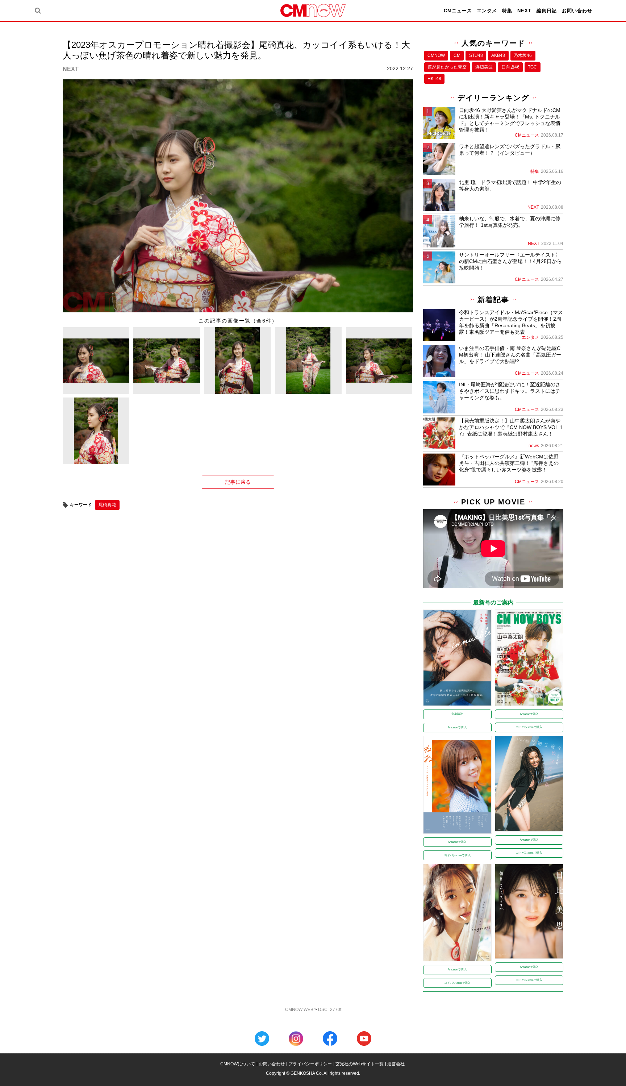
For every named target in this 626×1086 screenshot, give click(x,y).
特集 (507, 10)
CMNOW (436, 55)
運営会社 (396, 1063)
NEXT (524, 10)
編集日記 (547, 10)
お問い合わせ (577, 10)
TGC (532, 67)
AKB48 (498, 55)
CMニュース (458, 10)
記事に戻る (238, 482)
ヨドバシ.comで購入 (529, 727)
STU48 (476, 55)
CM (457, 55)
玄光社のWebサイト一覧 (359, 1063)
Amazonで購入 (457, 727)
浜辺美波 (484, 67)
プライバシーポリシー (310, 1063)
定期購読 (457, 714)
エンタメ (487, 10)
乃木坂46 (523, 55)
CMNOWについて (237, 1063)
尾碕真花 (107, 504)
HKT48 (434, 78)
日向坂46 (510, 67)
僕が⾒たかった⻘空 (447, 67)
